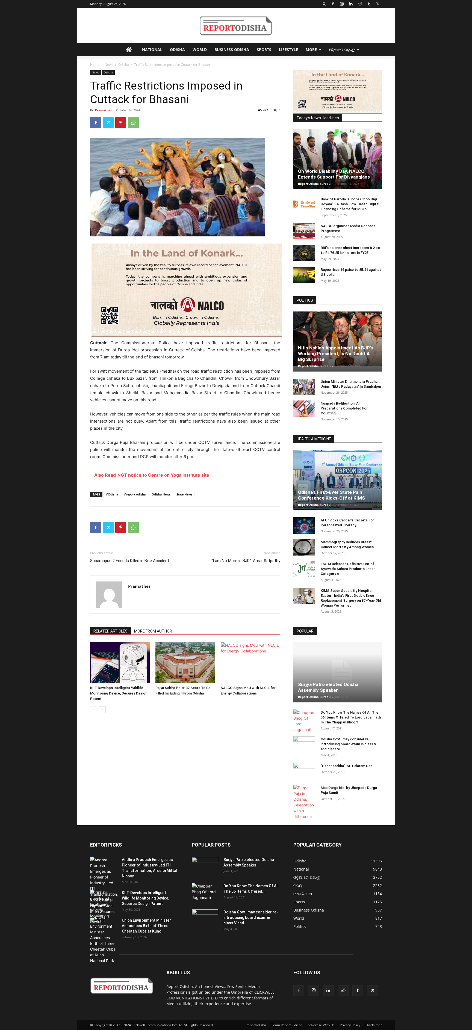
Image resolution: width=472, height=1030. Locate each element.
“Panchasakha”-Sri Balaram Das (346, 766)
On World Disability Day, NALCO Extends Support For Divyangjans (334, 174)
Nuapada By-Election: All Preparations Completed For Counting (344, 408)
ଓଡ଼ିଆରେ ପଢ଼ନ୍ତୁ (342, 49)
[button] (324, 4)
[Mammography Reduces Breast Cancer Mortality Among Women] (304, 547)
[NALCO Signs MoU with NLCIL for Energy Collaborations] (250, 662)
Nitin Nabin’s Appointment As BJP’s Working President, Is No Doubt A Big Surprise (335, 353)
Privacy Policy (350, 1025)
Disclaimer (373, 1025)
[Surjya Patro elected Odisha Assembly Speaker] (337, 672)
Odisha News (161, 494)
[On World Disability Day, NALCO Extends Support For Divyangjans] (337, 164)
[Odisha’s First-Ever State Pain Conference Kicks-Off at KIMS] (337, 482)
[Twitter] (378, 4)
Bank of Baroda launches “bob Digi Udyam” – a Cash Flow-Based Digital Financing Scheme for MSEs (350, 204)
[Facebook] (333, 4)
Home (94, 64)
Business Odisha (231, 49)
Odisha (177, 49)
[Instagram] (342, 4)
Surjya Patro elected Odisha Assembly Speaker (328, 687)
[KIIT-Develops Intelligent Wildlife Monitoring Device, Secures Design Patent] (120, 662)
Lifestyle (288, 49)
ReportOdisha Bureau (314, 184)
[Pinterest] (120, 122)
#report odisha (135, 494)
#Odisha (112, 494)
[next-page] (102, 709)
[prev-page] (93, 709)
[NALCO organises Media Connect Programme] (304, 231)
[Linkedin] (351, 4)
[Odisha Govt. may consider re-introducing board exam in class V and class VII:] (304, 744)
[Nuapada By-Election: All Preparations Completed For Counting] (304, 408)
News (109, 64)
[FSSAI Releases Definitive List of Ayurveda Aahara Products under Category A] (304, 569)
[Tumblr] (369, 4)
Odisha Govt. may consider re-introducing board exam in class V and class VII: (348, 744)
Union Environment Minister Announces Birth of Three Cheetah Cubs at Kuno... (146, 925)
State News (184, 494)
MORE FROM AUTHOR (153, 631)
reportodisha (256, 1025)
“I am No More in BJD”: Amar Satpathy (245, 560)
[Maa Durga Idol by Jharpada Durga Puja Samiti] (304, 802)
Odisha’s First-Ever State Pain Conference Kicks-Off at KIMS (331, 495)
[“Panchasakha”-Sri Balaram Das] (304, 776)
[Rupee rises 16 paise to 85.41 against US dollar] (304, 275)
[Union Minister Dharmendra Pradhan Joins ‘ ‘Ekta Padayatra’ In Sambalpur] (304, 387)
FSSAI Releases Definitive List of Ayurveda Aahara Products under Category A (348, 569)
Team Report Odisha (286, 1025)
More (311, 49)
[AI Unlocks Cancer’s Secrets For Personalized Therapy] (304, 525)
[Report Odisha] (236, 25)
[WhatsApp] (133, 122)
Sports (264, 49)
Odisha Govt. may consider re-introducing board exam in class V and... (250, 917)
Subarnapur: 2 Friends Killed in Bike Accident (129, 560)
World (200, 49)
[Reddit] (360, 4)
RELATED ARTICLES (110, 631)
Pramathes (103, 110)
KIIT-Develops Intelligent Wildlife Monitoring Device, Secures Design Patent (118, 693)
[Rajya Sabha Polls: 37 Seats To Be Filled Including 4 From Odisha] (185, 662)
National (152, 49)
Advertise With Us (321, 1025)
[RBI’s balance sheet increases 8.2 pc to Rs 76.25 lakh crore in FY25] (304, 253)
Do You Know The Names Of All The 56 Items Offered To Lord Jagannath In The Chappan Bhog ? (351, 717)
